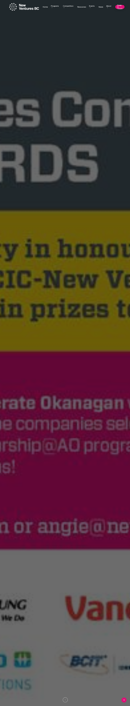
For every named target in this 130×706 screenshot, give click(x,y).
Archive (65, 370)
